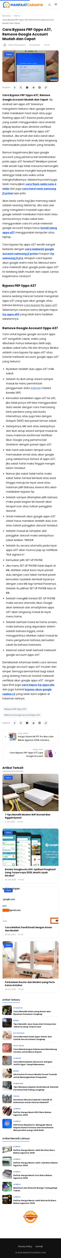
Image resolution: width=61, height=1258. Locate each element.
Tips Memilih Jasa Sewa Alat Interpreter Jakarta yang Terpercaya (34, 1025)
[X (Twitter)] (20, 87)
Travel (16, 1096)
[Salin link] (45, 87)
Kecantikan (18, 1033)
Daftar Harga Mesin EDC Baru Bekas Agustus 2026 (32, 1113)
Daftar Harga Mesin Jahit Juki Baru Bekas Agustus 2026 (35, 1164)
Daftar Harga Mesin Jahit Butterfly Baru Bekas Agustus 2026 (34, 1202)
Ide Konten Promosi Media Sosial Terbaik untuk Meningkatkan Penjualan (35, 1075)
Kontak (39, 1246)
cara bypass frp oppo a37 (40, 305)
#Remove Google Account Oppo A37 (22, 715)
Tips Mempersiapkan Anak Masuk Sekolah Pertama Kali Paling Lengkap (35, 1088)
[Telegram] (33, 87)
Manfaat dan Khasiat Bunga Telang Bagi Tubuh (35, 1189)
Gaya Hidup (18, 1046)
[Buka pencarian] (49, 4)
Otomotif (18, 1008)
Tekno (17, 15)
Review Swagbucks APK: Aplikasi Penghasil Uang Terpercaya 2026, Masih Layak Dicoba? (30, 872)
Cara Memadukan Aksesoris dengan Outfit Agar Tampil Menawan (32, 1063)
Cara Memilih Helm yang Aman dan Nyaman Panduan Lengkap (32, 1013)
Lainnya (17, 1109)
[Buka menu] (56, 4)
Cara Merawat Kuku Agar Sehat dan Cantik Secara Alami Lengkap (32, 1038)
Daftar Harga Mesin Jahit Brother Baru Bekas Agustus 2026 (34, 1151)
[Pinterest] (39, 87)
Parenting (18, 1083)
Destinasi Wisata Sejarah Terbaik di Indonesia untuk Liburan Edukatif (32, 1101)
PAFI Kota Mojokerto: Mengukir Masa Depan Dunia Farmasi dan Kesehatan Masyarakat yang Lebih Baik (33, 1127)
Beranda (6, 15)
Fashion (17, 1058)
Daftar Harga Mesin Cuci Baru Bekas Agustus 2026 (32, 1176)
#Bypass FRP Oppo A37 (15, 709)
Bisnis (16, 1020)
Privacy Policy (25, 1246)
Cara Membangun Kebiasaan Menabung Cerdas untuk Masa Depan (35, 1050)
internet (36, 388)
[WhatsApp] (27, 87)
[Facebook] (14, 87)
